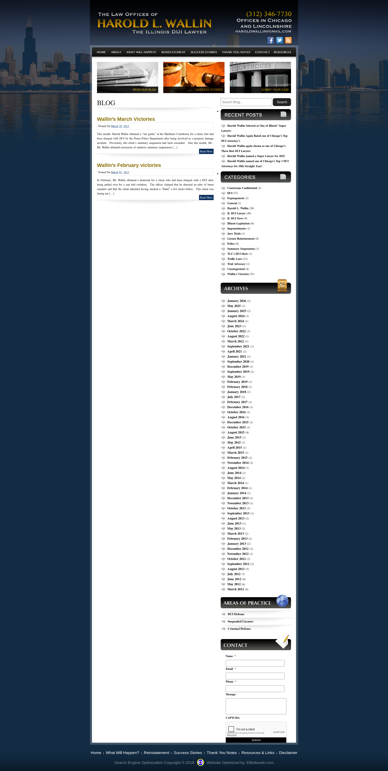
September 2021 (238, 346)
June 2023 (234, 326)
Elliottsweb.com (260, 762)
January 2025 (236, 310)
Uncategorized (236, 269)
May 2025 (234, 305)
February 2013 (237, 538)
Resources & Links (257, 753)
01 (120, 172)
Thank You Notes (222, 753)
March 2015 (235, 452)
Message (231, 694)
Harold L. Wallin (237, 208)
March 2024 (235, 321)
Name (231, 656)
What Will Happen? (122, 753)
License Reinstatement (241, 238)
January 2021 (236, 356)
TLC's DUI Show (237, 254)
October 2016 (236, 412)
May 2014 (234, 477)
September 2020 (238, 361)
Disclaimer (288, 753)
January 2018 (236, 391)
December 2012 (238, 548)
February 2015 (237, 457)
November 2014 (238, 462)
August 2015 (236, 432)
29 (120, 126)
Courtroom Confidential (242, 188)
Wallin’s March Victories (126, 119)
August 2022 (236, 336)
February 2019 (237, 381)
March (114, 126)
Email (231, 669)
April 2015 (234, 447)
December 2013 (238, 498)
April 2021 (234, 351)
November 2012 (238, 553)
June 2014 (234, 472)
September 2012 (238, 563)
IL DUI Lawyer (236, 213)
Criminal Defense (239, 628)
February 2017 (237, 401)
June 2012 (234, 579)
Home (96, 753)
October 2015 (236, 427)
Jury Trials (234, 233)
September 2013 (238, 513)
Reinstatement (156, 753)
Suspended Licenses (240, 621)
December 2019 (238, 366)
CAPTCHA (233, 718)
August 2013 (236, 518)
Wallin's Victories (238, 274)
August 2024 (236, 315)
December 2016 (238, 407)
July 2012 (233, 573)
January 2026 (236, 300)
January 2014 (236, 493)
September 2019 (238, 371)
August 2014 (236, 467)
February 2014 (237, 487)
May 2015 (234, 442)
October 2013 (236, 508)
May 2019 (234, 376)
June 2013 (234, 523)
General (232, 203)
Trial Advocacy (236, 264)
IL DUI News (235, 218)
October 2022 (236, 331)
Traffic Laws (234, 259)
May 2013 (234, 528)
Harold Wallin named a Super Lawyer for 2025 (256, 156)
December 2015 (238, 422)
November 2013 (238, 503)
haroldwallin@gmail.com (263, 32)
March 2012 (235, 589)
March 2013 (235, 533)
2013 (126, 126)
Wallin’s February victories (129, 165)
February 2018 (237, 386)
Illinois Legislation (238, 223)
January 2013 (236, 543)
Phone (231, 681)
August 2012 (236, 568)
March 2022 (235, 341)
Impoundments (236, 228)
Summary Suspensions (241, 248)
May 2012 (234, 584)
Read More (206, 151)
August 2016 (236, 417)
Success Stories (188, 753)
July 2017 (233, 396)
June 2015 (234, 437)
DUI (229, 193)
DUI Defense (236, 614)
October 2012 (236, 558)
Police (231, 243)
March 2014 (235, 482)
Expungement (235, 198)
